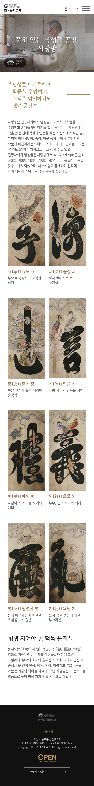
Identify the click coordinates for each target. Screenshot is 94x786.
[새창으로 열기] (47, 758)
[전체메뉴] (86, 8)
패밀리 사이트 (37, 772)
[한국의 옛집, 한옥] (15, 63)
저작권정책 (47, 731)
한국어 (69, 8)
